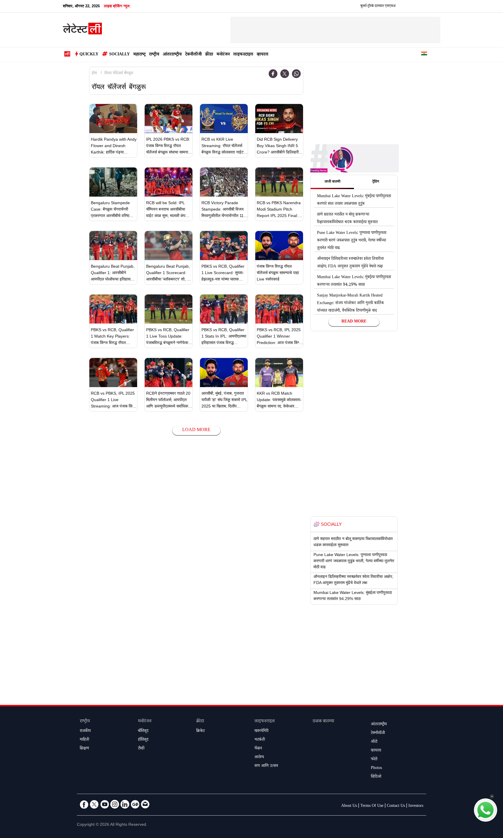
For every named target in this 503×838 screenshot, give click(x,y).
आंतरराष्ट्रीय (172, 55)
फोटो (374, 759)
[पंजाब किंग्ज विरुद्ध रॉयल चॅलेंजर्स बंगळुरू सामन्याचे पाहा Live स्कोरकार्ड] (279, 245)
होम (94, 73)
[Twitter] (284, 73)
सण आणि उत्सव (266, 766)
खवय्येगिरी (261, 731)
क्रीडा (209, 55)
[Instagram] (114, 804)
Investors (415, 806)
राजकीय (85, 731)
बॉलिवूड (143, 731)
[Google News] (135, 804)
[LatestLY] (82, 30)
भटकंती (259, 740)
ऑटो (374, 742)
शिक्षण (84, 749)
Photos (376, 768)
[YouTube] (104, 804)
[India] (424, 55)
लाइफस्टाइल (243, 55)
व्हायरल (262, 55)
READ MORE (353, 322)
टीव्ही (141, 749)
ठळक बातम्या (323, 721)
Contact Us (396, 806)
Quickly (88, 55)
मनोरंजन (223, 55)
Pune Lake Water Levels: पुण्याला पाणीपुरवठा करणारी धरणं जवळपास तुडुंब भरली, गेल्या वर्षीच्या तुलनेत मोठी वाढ (351, 241)
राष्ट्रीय (154, 55)
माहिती (84, 740)
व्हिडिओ (376, 777)
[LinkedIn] (125, 804)
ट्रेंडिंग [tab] (375, 182)
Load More (196, 430)
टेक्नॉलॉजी (193, 55)
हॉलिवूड (143, 740)
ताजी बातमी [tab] (332, 182)
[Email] (145, 804)
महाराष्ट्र (139, 55)
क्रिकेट (200, 731)
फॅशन (258, 749)
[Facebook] (273, 73)
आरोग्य (259, 757)
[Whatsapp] (296, 73)
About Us (349, 806)
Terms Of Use (371, 806)
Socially (119, 55)
